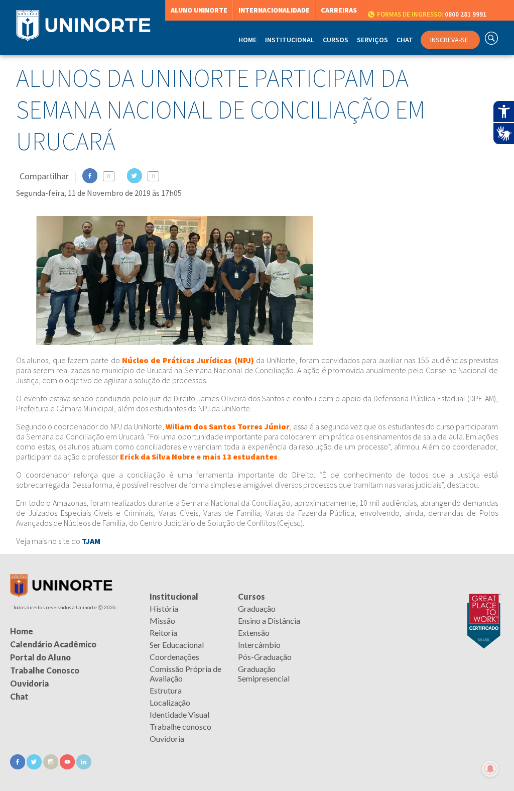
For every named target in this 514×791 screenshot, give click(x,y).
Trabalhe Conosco (44, 670)
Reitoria (163, 632)
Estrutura (166, 690)
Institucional (174, 596)
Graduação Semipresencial (264, 673)
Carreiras (339, 10)
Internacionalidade (274, 10)
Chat (405, 39)
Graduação (257, 608)
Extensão (254, 632)
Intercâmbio (259, 644)
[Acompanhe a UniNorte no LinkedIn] (83, 766)
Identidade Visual (179, 714)
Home (247, 39)
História (164, 608)
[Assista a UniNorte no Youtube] (68, 766)
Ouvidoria (167, 738)
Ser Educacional (177, 644)
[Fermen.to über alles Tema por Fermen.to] (257, 778)
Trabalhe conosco (180, 726)
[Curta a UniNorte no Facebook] (18, 766)
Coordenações (174, 656)
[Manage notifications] (490, 769)
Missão (162, 620)
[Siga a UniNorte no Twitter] (35, 766)
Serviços (372, 39)
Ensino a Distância (269, 620)
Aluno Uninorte (199, 10)
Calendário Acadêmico (53, 644)
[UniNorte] (61, 594)
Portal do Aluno (40, 657)
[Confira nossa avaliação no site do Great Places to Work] (481, 596)
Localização (170, 702)
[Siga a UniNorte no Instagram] (51, 766)
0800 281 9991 (431, 14)
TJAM (91, 541)
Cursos (251, 596)
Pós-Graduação (265, 656)
